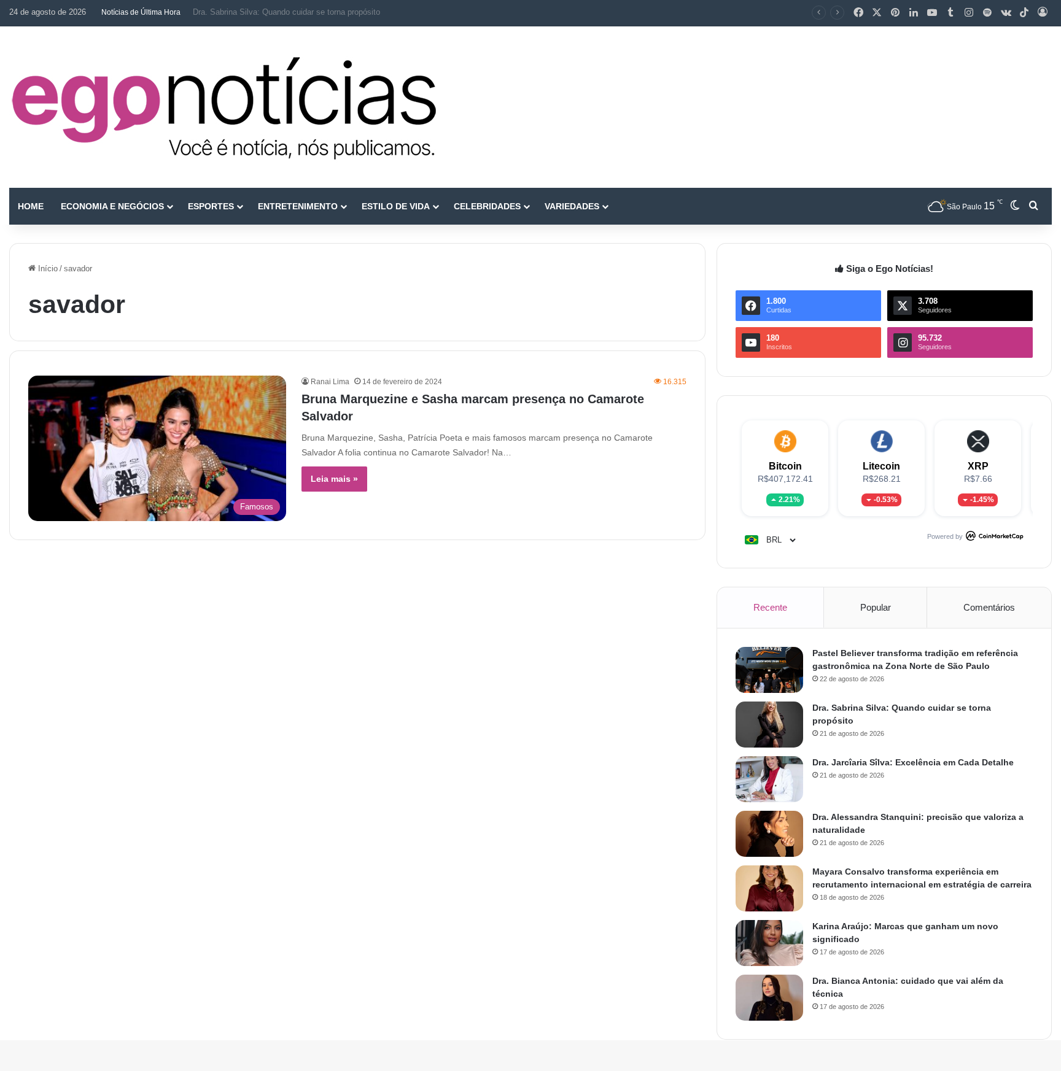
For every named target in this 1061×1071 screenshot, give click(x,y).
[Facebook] (858, 13)
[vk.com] (1006, 13)
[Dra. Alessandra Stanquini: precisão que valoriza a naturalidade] (769, 834)
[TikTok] (1024, 13)
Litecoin (881, 466)
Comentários (989, 607)
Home (31, 206)
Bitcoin (785, 466)
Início (47, 268)
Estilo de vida (396, 206)
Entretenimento (298, 206)
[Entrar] (1042, 13)
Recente (770, 607)
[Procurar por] (1033, 206)
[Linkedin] (913, 13)
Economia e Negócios (112, 206)
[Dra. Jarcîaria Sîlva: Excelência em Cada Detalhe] (769, 779)
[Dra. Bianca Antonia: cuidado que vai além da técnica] (769, 998)
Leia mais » (334, 479)
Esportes (211, 206)
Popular (875, 607)
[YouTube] (932, 13)
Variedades (572, 206)
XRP (978, 466)
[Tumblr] (950, 13)
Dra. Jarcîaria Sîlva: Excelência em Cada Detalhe (913, 762)
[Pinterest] (895, 13)
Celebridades (487, 206)
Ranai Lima (330, 381)
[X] (877, 13)
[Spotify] (987, 13)
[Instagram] (969, 13)
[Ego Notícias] (224, 107)
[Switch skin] (1015, 206)
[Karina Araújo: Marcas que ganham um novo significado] (769, 943)
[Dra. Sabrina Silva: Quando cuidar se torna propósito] (769, 725)
